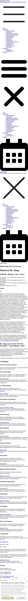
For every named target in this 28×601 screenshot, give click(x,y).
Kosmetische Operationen (12, 41)
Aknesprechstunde (10, 30)
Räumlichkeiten (9, 51)
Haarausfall (8, 39)
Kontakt (5, 52)
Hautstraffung (9, 40)
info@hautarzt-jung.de (9, 576)
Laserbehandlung (10, 43)
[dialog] (14, 590)
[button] (14, 82)
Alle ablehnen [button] (21, 598)
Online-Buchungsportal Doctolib (11, 340)
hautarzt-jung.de (6, 577)
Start (4, 28)
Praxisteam (5, 48)
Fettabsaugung (9, 37)
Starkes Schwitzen (10, 45)
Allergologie (9, 32)
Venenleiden (9, 47)
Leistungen (5, 29)
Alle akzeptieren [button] (7, 598)
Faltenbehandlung (10, 36)
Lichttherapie (9, 44)
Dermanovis (15, 303)
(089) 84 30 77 (7, 572)
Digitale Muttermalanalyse (12, 34)
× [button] (26, 582)
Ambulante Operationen (11, 33)
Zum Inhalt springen (5, 0)
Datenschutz (12, 595)
